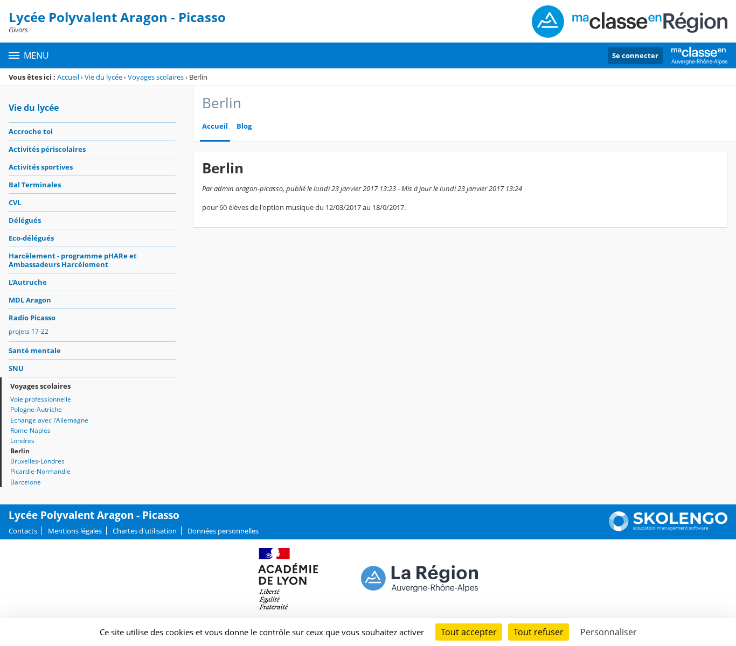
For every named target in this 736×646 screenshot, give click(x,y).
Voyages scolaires (156, 77)
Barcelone (25, 482)
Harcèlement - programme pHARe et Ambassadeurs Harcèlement (73, 260)
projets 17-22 (28, 331)
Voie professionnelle (40, 399)
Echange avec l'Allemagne (49, 420)
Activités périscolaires (47, 149)
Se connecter (635, 55)
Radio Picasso (32, 317)
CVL (15, 202)
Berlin (20, 450)
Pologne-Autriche (36, 409)
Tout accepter (469, 632)
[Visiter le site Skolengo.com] (668, 528)
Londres (22, 440)
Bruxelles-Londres (37, 461)
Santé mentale (35, 350)
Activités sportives (41, 167)
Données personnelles (223, 530)
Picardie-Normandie (40, 471)
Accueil (68, 77)
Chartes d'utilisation (145, 530)
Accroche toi (31, 131)
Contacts (23, 530)
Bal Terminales (35, 184)
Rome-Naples (30, 430)
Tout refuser (538, 632)
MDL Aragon (30, 300)
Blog (244, 126)
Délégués (25, 220)
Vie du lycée (103, 77)
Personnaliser (608, 632)
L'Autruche (28, 282)
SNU (16, 368)
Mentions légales (75, 530)
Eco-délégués (31, 238)
